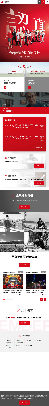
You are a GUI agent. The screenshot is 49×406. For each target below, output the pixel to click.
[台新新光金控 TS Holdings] (5, 2)
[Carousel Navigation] (44, 299)
